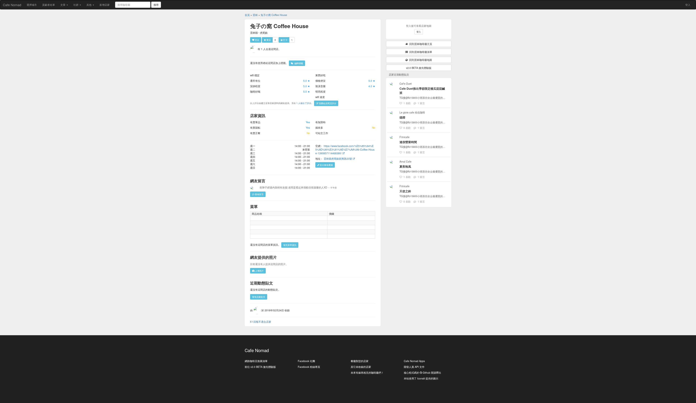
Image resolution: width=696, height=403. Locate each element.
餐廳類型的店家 (359, 361)
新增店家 (105, 5)
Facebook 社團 (306, 361)
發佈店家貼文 (258, 296)
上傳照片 (259, 270)
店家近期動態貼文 (399, 74)
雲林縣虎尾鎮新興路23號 (338, 158)
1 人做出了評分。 (304, 103)
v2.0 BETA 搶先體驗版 (418, 68)
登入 (687, 5)
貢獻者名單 (48, 5)
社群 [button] (76, 5)
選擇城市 (32, 5)
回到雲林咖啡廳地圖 (420, 60)
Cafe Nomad (12, 4)
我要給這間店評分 (327, 103)
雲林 (255, 15)
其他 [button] (89, 5)
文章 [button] (63, 5)
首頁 (247, 15)
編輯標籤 (298, 63)
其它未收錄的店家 (361, 367)
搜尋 (156, 5)
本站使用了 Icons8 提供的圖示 (421, 378)
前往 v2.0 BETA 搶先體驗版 (260, 367)
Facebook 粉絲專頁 (309, 367)
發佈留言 (259, 194)
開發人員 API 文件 (414, 367)
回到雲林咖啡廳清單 (420, 52)
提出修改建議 (326, 164)
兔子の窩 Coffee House (274, 15)
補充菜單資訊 (289, 244)
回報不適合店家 (262, 321)
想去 (256, 39)
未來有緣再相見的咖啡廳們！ (367, 372)
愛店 (268, 39)
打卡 (285, 39)
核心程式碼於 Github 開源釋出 (422, 372)
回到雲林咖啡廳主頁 (420, 44)
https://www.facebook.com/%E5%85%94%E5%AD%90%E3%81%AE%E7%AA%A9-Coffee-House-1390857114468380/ (344, 149)
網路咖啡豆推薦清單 (256, 361)
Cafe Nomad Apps (414, 361)
